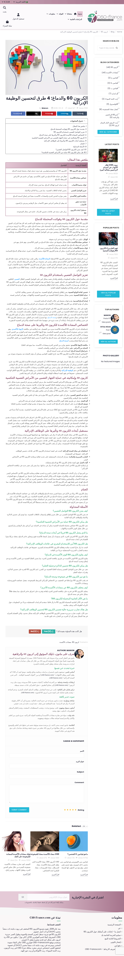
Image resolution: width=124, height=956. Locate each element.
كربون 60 (75, 642)
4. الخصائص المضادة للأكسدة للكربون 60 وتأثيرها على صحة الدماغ (62, 135)
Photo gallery (111, 355)
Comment (79, 782)
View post (106, 333)
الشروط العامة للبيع (113, 938)
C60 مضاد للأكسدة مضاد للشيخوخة (45, 854)
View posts (106, 322)
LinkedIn (64, 113)
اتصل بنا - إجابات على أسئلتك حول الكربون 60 (102, 931)
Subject (80, 772)
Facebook (17, 113)
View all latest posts (108, 212)
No (34, 631)
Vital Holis (105, 327)
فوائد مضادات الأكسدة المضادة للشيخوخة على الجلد (18, 855)
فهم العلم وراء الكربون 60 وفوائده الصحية (109, 249)
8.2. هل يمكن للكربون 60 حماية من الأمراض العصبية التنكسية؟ (64, 152)
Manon (107, 315)
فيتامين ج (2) (113, 78)
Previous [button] (96, 178)
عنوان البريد (80, 761)
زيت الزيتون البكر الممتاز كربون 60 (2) (109, 124)
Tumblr (79, 113)
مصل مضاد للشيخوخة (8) (108, 109)
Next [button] (120, 178)
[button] (68, 14)
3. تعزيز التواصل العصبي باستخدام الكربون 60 (70, 132)
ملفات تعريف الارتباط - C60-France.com (103, 949)
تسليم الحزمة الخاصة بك (111, 935)
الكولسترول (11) (112, 104)
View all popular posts (108, 294)
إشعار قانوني (116, 942)
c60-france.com (48, 675)
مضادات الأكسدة (65, 642)
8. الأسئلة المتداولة (79, 146)
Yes (47, 631)
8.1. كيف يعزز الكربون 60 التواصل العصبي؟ (71, 149)
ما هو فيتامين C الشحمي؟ (77, 854)
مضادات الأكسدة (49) (110, 72)
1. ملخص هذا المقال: (79, 126)
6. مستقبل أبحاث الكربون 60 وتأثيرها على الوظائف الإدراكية (65, 141)
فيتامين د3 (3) (112, 83)
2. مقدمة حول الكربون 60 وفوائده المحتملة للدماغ (68, 129)
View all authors (108, 341)
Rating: (81, 810)
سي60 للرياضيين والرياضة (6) (112, 116)
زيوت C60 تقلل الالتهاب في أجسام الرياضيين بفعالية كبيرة (109, 167)
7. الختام (83, 143)
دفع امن (117, 945)
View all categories (108, 132)
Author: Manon (65, 650)
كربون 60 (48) (112, 67)
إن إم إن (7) (113, 93)
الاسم (82, 751)
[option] (108, 174)
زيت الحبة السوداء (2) (110, 99)
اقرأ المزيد (114, 199)
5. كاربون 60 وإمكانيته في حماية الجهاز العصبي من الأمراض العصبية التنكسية (59, 138)
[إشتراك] (23, 897)
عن (119, 928)
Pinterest (48, 113)
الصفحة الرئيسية (114, 924)
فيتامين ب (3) (113, 88)
